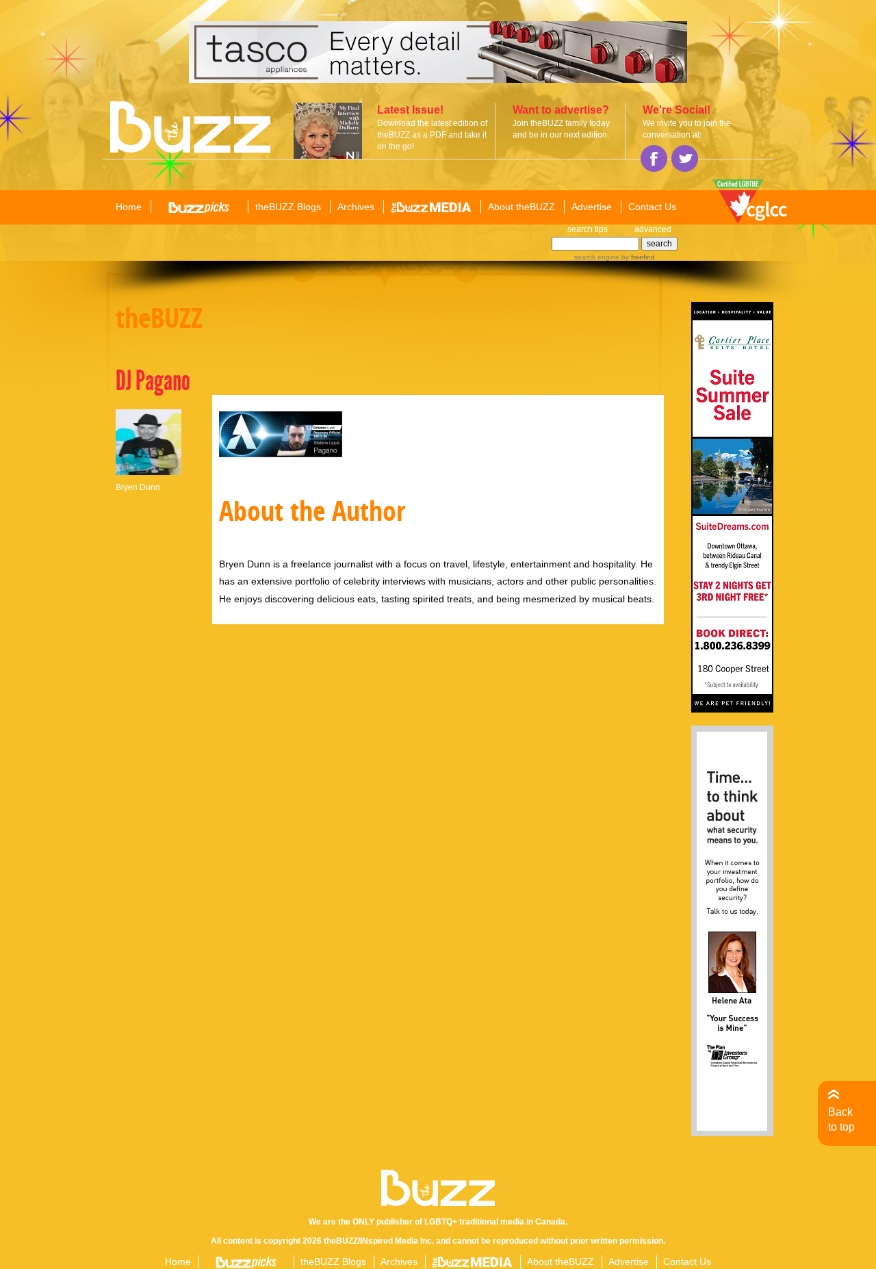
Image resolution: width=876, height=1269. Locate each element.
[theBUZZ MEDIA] (431, 207)
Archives (355, 206)
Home (129, 206)
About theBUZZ (521, 206)
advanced (652, 229)
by (637, 257)
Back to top (841, 1119)
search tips (587, 229)
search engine (596, 257)
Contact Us (652, 206)
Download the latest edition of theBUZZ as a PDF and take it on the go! (432, 134)
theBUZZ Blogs (288, 206)
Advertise (591, 206)
